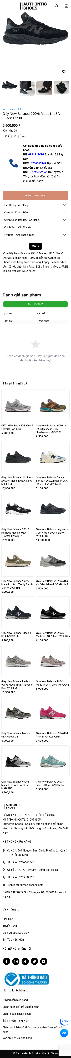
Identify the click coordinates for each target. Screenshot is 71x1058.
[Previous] (8, 28)
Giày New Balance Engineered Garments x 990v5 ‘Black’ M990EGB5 (52, 500)
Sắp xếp (41, 280)
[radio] (6, 103)
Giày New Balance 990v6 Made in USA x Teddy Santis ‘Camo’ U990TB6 (17, 552)
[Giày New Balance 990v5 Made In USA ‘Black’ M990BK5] (53, 580)
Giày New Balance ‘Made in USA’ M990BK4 (16, 602)
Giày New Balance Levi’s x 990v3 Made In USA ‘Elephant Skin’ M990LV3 (17, 652)
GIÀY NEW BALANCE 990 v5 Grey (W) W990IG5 (17, 394)
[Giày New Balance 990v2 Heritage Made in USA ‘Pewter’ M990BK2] (18, 476)
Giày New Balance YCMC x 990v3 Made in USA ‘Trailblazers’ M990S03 (51, 396)
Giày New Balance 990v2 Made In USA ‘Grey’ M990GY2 (52, 650)
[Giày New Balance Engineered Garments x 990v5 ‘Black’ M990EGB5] (53, 476)
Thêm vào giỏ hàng (35, 162)
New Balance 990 (12, 76)
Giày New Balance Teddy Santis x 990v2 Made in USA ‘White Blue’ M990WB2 (52, 448)
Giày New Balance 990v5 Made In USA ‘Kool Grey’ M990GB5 (15, 752)
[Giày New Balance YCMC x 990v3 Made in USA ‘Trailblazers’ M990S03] (53, 372)
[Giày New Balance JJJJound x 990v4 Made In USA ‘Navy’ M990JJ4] (18, 424)
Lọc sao (7, 280)
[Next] (63, 28)
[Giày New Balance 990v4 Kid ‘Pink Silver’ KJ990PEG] (53, 679)
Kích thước (10, 98)
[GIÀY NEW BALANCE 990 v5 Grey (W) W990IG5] (18, 372)
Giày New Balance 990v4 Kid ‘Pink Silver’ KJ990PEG (52, 702)
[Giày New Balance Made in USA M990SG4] (18, 680)
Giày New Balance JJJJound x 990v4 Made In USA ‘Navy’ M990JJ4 (17, 448)
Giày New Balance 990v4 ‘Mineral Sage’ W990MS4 (50, 750)
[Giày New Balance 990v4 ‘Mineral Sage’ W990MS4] (53, 728)
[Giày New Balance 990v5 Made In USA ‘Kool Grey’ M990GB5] (18, 728)
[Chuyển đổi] (65, 173)
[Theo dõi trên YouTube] (43, 928)
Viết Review (35, 271)
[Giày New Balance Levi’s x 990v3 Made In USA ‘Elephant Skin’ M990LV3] (18, 628)
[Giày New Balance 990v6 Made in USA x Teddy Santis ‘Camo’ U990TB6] (18, 528)
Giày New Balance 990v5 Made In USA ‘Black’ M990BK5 (53, 602)
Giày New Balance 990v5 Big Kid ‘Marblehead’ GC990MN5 (52, 550)
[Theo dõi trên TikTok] (25, 928)
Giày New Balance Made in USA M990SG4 (16, 702)
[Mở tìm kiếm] (56, 6)
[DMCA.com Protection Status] (11, 871)
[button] (5, 6)
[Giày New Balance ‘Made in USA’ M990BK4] (18, 579)
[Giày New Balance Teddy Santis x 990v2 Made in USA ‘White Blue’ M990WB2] (53, 424)
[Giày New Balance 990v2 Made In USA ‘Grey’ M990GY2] (53, 628)
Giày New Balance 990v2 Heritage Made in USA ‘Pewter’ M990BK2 (15, 500)
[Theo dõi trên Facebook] (6, 928)
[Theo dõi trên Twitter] (34, 928)
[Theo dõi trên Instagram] (15, 928)
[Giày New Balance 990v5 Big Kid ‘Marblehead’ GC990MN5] (53, 528)
